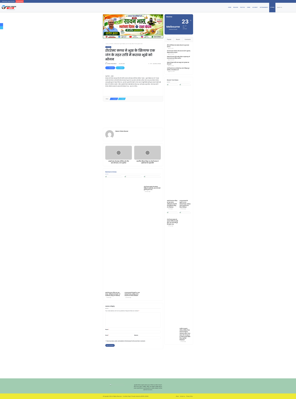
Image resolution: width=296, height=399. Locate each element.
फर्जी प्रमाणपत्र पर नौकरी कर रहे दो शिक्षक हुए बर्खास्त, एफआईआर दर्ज (178, 69)
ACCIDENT (255, 7)
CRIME (248, 7)
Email (107, 335)
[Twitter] (1, 27)
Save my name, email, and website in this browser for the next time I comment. (126, 341)
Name (107, 329)
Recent (178, 39)
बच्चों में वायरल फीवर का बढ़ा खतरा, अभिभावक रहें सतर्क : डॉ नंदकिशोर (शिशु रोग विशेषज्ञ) (112, 294)
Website (136, 335)
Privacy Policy (189, 396)
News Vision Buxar (112, 63)
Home (229, 7)
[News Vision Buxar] (9, 7)
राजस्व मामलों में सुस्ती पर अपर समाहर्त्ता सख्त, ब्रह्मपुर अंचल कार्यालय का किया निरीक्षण (132, 294)
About (177, 396)
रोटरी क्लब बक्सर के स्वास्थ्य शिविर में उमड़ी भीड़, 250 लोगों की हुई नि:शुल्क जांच (152, 188)
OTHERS (272, 7)
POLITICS (242, 7)
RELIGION (235, 7)
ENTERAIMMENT (264, 7)
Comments (188, 39)
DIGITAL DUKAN (144, 396)
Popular (169, 39)
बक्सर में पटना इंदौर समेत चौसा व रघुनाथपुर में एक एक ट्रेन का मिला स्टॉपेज (178, 57)
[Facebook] (1, 24)
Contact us (182, 396)
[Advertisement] (133, 114)
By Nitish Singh (127, 396)
